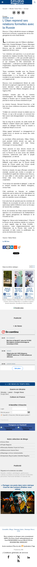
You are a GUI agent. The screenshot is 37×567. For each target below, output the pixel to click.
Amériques (9, 299)
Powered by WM (18, 549)
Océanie (6, 301)
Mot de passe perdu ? (23, 415)
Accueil (5, 8)
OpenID (5, 415)
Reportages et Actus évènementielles (12, 453)
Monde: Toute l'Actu (15, 8)
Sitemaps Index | (19, 529)
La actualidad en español (27, 301)
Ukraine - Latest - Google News (12, 392)
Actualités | (5, 529)
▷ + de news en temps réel (17, 384)
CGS (18, 531)
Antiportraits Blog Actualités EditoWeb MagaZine (15, 456)
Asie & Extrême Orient (29, 299)
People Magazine (6, 444)
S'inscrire (12, 415)
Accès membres (7, 546)
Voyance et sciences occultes (11, 471)
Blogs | (11, 529)
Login (2, 409)
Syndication (27, 546)
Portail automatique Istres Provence (7, 295)
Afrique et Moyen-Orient (18, 299)
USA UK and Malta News (14, 301)
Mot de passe (5, 412)
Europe (26, 8)
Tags (33, 546)
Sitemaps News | (30, 529)
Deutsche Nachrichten (10, 303)
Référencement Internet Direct (10, 450)
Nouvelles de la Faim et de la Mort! (24, 303)
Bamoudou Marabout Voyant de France (13, 447)
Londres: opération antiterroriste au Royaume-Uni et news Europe (29, 295)
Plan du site (16, 546)
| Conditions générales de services (15, 553)
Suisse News (5, 442)
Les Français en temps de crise (18, 295)
